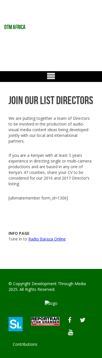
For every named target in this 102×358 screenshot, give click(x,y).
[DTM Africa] (51, 303)
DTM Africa (15, 27)
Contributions (25, 344)
